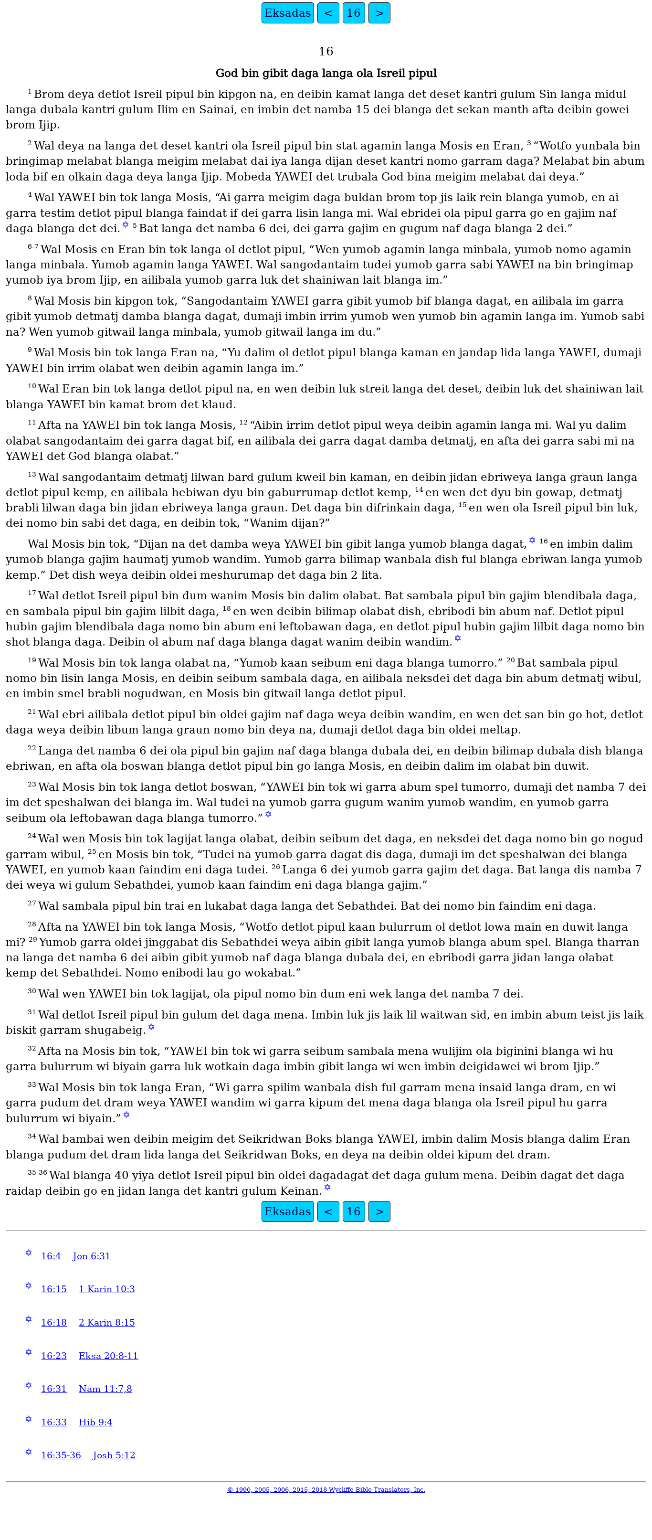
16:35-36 (61, 1455)
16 (354, 13)
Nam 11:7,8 (105, 1389)
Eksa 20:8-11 (108, 1356)
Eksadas (287, 13)
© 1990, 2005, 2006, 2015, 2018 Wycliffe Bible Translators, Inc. (326, 1489)
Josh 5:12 (114, 1455)
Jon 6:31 (92, 1256)
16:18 (54, 1322)
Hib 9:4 (96, 1422)
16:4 (51, 1256)
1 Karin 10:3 (107, 1289)
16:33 (54, 1422)
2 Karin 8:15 (107, 1322)
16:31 (54, 1389)
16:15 (54, 1289)
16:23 (54, 1356)
